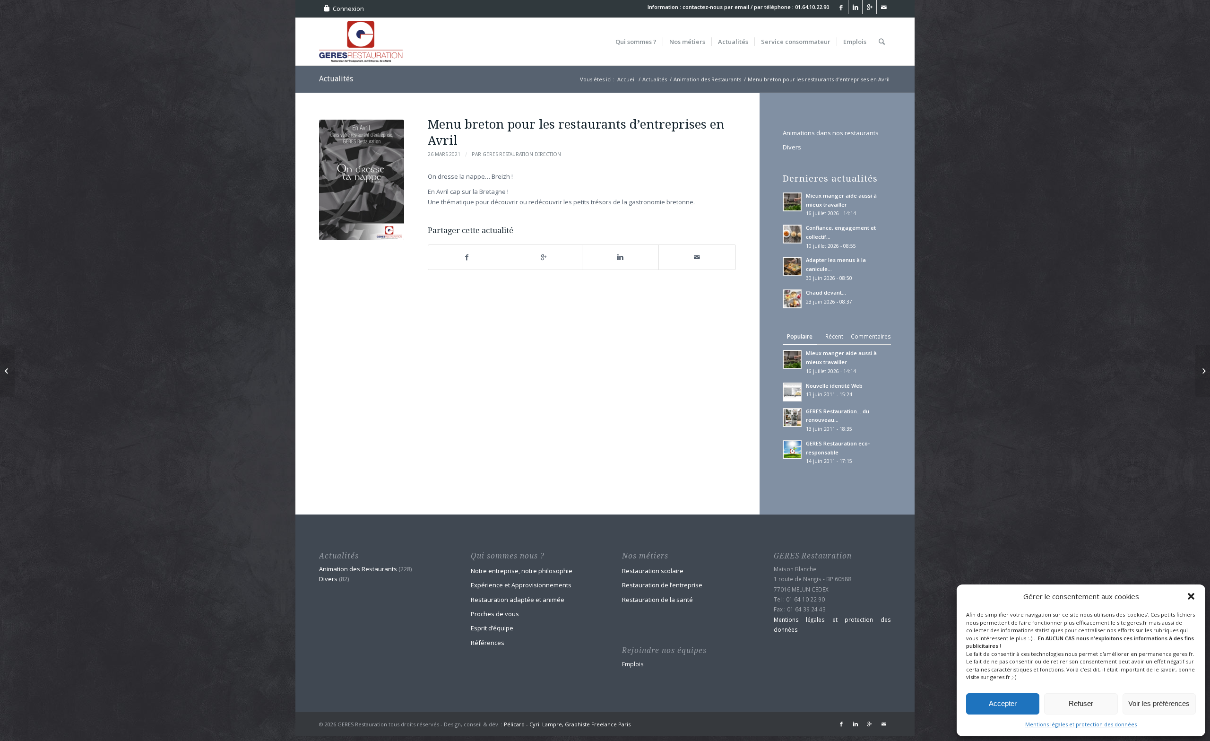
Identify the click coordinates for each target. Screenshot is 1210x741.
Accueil (626, 79)
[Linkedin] (855, 7)
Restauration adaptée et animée (517, 599)
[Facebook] (841, 7)
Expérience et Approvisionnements (521, 585)
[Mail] (884, 7)
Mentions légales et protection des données (1081, 724)
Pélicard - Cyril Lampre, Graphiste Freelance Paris (567, 724)
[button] (1191, 596)
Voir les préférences (1159, 703)
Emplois (633, 664)
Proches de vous (495, 614)
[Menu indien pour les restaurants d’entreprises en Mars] (7, 371)
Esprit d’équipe (492, 628)
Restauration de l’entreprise (662, 585)
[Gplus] (869, 7)
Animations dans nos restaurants (831, 133)
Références (487, 642)
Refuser (1081, 703)
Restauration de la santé (657, 599)
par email (736, 6)
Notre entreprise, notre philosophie (521, 571)
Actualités (336, 78)
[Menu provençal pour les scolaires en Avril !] (1202, 371)
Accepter (1003, 703)
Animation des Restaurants (707, 79)
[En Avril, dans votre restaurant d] (361, 180)
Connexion (348, 8)
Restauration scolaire (652, 571)
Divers (792, 147)
